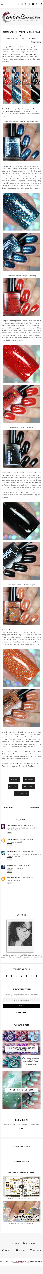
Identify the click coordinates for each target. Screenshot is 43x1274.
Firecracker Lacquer (25, 29)
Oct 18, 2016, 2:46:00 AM (25, 851)
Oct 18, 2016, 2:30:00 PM (21, 865)
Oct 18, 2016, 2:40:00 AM (26, 839)
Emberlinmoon (22, 1261)
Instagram (14, 766)
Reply (9, 832)
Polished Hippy (12, 877)
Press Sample (36, 42)
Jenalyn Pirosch (12, 825)
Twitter (21, 766)
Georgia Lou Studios (21, 1263)
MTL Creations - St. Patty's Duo (21, 1090)
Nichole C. (10, 865)
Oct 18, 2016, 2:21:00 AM (25, 825)
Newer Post (8, 807)
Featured (13, 29)
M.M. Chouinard (12, 851)
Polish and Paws (12, 839)
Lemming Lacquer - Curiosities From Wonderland (21, 1049)
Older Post (35, 807)
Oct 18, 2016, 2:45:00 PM (25, 877)
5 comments (31, 38)
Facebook (5, 766)
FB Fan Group (30, 766)
